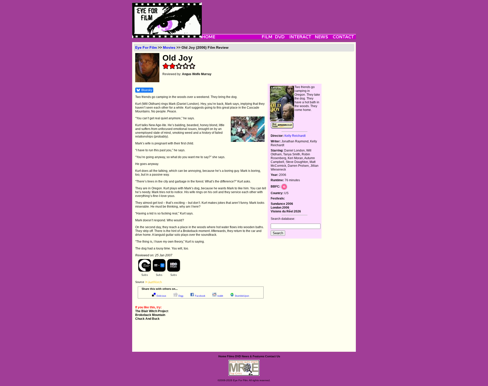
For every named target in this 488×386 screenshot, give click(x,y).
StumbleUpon (242, 296)
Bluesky (146, 90)
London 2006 (280, 207)
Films (230, 356)
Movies (169, 47)
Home (222, 356)
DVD (238, 356)
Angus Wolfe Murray (196, 74)
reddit (220, 296)
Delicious (161, 296)
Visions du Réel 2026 (286, 211)
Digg (180, 296)
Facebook (200, 296)
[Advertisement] (279, 14)
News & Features (253, 356)
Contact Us (272, 356)
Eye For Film (146, 47)
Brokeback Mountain (150, 315)
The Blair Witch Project (151, 311)
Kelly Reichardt (295, 136)
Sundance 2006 (282, 204)
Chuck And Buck (147, 319)
